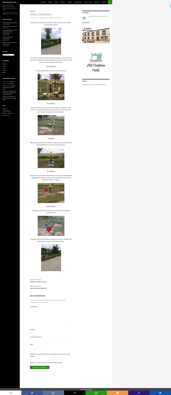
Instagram (5, 91)
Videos (4, 72)
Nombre (33, 329)
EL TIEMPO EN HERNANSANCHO (97, 16)
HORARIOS (69, 2)
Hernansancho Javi (9, 2)
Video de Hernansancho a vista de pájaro (9, 87)
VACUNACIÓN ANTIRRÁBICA (38, 287)
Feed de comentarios (7, 113)
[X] (75, 393)
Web (31, 344)
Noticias (32, 11)
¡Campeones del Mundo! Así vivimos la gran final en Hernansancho (10, 31)
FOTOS (56, 2)
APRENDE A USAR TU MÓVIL (38, 281)
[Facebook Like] (53, 393)
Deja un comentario (57, 18)
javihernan (45, 18)
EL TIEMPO (62, 2)
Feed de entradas (7, 111)
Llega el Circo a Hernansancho (10, 26)
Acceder (5, 108)
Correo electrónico (36, 337)
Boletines (5, 64)
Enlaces (4, 66)
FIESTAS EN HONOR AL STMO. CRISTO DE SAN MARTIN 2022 (10, 93)
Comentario (34, 306)
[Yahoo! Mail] (139, 393)
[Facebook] (32, 393)
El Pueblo (43, 2)
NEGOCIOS (96, 2)
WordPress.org (6, 115)
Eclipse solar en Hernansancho (10, 22)
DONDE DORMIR (78, 2)
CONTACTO (104, 2)
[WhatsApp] (96, 393)
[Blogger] (117, 393)
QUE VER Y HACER (88, 2)
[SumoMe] (160, 393)
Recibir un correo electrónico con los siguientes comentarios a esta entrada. (50, 355)
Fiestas (50, 2)
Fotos (4, 68)
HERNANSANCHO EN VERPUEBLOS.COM (94, 84)
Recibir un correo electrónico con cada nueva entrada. (46, 362)
